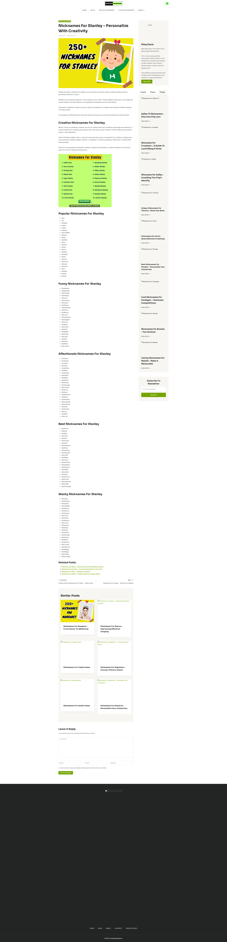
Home (84, 10)
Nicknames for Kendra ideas (76, 706)
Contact (118, 928)
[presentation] (153, 104)
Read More (145, 121)
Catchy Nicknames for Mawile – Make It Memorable (152, 361)
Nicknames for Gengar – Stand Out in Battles (118, 581)
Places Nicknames (126, 10)
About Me (146, 81)
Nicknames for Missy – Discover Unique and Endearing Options (82, 567)
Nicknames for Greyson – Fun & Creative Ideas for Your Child (81, 569)
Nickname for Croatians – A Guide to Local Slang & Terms (153, 146)
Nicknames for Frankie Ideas (76, 667)
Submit (154, 395)
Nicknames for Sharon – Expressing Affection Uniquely (111, 629)
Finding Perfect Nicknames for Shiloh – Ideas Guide (75, 581)
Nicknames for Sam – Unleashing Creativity (75, 571)
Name (61, 763)
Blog (93, 10)
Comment (63, 739)
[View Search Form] (167, 3)
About (108, 928)
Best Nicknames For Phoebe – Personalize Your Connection (153, 267)
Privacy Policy (131, 928)
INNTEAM (62, 35)
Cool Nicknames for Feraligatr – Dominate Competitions (152, 300)
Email (87, 763)
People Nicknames (106, 10)
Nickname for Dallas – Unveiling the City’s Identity (152, 178)
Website (113, 763)
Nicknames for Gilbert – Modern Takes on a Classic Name (80, 574)
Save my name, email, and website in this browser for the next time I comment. (83, 768)
